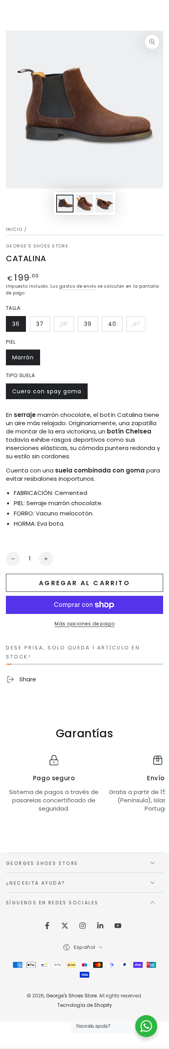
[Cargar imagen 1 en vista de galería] (64, 203)
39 (91, 326)
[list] (84, 788)
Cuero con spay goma (46, 393)
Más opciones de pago (84, 623)
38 (67, 326)
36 (19, 326)
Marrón (26, 359)
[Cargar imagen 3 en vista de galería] (104, 203)
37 (43, 326)
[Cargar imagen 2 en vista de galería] (84, 203)
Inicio (14, 229)
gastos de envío (77, 286)
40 (115, 326)
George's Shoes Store (37, 246)
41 (138, 326)
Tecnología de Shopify (84, 1005)
